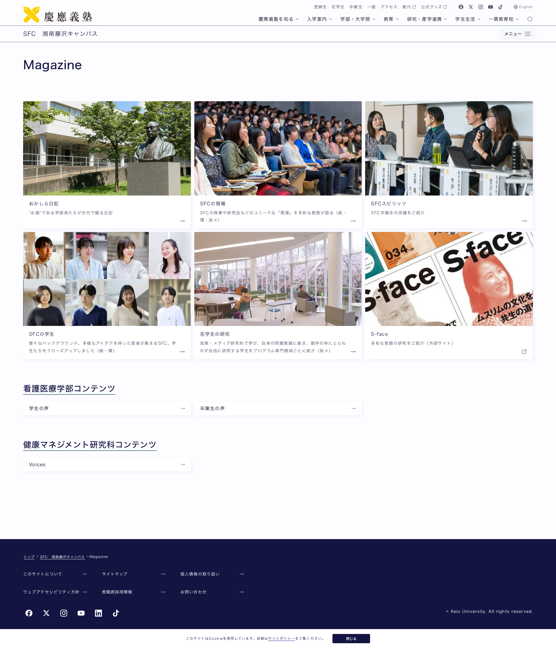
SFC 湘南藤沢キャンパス (62, 556)
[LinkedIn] (98, 613)
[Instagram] (480, 7)
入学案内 (317, 19)
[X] (470, 7)
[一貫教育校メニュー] (517, 19)
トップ (29, 556)
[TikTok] (500, 7)
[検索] (530, 19)
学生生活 (465, 19)
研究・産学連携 (424, 19)
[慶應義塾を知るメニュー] (297, 19)
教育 (389, 19)
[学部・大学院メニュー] (373, 19)
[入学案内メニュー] (330, 19)
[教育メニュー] (397, 19)
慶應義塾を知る (276, 19)
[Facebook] (461, 7)
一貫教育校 (501, 19)
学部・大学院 (355, 19)
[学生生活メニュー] (478, 19)
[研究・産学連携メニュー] (445, 19)
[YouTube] (490, 7)
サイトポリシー (281, 638)
